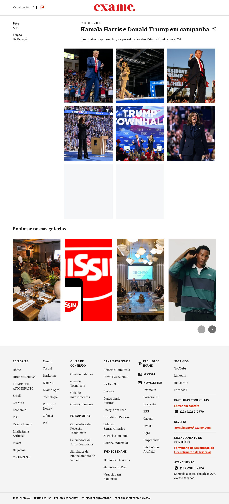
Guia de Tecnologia (77, 383)
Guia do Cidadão (81, 374)
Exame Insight (22, 424)
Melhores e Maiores (117, 460)
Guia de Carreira (81, 404)
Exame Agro (51, 390)
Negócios (19, 450)
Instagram (181, 383)
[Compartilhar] (214, 29)
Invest (17, 443)
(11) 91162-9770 (192, 411)
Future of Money (49, 406)
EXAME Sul (111, 384)
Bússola (109, 391)
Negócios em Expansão (112, 477)
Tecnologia (50, 397)
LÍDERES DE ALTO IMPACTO (23, 386)
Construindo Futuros (112, 401)
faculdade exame (151, 363)
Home (17, 370)
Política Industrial (116, 443)
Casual (47, 368)
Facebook (180, 390)
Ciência (48, 415)
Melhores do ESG (115, 467)
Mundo (47, 361)
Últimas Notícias (24, 377)
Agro (146, 433)
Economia (19, 410)
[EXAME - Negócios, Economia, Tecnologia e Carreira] (114, 7)
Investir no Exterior (117, 417)
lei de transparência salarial (132, 498)
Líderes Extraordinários (114, 426)
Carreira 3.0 (151, 397)
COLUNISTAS (21, 457)
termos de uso (42, 498)
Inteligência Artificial (21, 434)
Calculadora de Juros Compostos (82, 442)
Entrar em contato (186, 406)
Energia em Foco (115, 410)
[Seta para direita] (212, 329)
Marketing (50, 375)
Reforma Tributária (117, 370)
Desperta (149, 404)
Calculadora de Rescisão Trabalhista (80, 429)
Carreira (18, 403)
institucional (22, 498)
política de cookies (66, 498)
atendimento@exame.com (192, 427)
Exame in (149, 390)
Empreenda (151, 440)
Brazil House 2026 (116, 377)
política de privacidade (96, 498)
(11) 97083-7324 (192, 468)
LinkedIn (180, 375)
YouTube (180, 368)
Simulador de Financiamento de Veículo (82, 456)
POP (45, 423)
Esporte (48, 383)
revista (149, 374)
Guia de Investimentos (80, 395)
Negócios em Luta (116, 436)
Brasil (17, 395)
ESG (15, 417)
